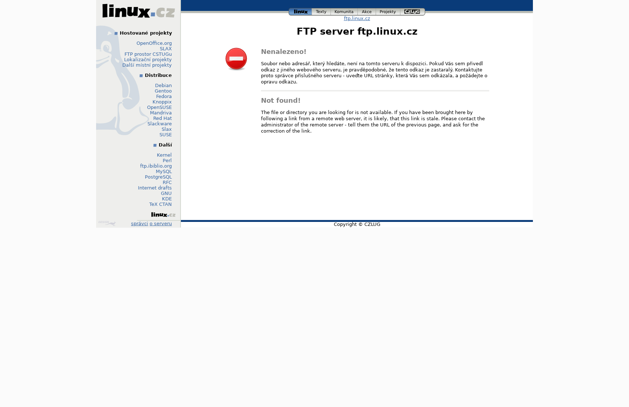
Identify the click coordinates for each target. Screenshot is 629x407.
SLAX (166, 48)
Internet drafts (155, 188)
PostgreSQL (158, 177)
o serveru (161, 223)
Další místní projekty (147, 65)
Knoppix (162, 102)
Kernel (164, 155)
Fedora (164, 96)
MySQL (164, 171)
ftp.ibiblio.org (156, 166)
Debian (163, 85)
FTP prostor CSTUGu (148, 54)
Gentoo (163, 91)
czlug (413, 10)
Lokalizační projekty (148, 59)
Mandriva (161, 113)
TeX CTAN (160, 204)
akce (367, 10)
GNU (166, 193)
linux (300, 10)
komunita (344, 10)
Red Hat (162, 118)
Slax (167, 129)
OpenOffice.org (154, 43)
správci (139, 223)
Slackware (159, 123)
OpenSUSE (159, 107)
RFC (167, 182)
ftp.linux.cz (357, 18)
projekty (388, 10)
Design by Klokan (108, 223)
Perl (167, 160)
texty (321, 10)
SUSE (165, 134)
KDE (167, 198)
